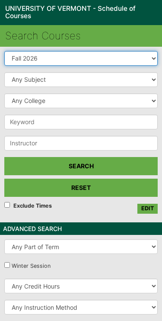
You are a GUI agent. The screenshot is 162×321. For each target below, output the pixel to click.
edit (147, 208)
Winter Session (31, 266)
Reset (81, 187)
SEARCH (81, 166)
